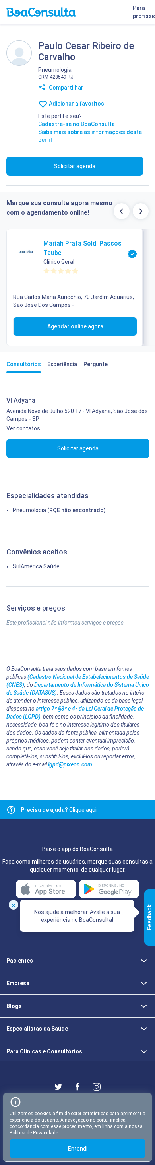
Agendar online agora (75, 326)
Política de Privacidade (34, 1133)
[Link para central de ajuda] (11, 810)
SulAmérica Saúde (36, 566)
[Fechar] (13, 905)
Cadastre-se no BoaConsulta (76, 124)
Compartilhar (65, 87)
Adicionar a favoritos (76, 103)
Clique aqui (59, 810)
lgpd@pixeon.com (70, 764)
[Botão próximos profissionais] (141, 211)
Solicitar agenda (74, 166)
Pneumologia (29, 510)
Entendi (77, 1148)
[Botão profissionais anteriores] (122, 211)
